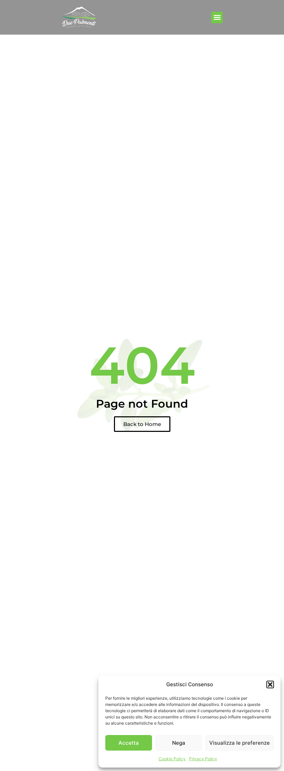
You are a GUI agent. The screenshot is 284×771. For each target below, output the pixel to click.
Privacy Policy (203, 758)
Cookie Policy (172, 758)
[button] (270, 684)
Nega (178, 743)
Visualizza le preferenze (239, 743)
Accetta (128, 743)
